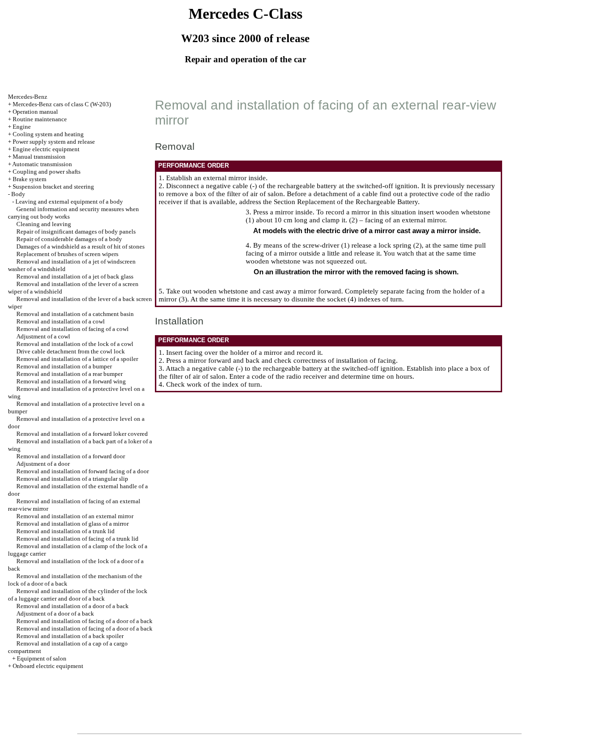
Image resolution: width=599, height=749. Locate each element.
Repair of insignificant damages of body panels (76, 231)
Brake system (29, 179)
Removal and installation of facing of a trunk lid (77, 538)
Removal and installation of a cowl (60, 321)
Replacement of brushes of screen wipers (67, 253)
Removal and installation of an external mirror (74, 516)
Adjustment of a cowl (43, 336)
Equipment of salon (41, 658)
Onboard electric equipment (48, 665)
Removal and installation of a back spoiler (70, 635)
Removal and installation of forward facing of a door (82, 471)
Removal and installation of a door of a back (72, 605)
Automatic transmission (42, 164)
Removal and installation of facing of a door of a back (84, 620)
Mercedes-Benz (27, 96)
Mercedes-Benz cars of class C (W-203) (62, 104)
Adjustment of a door (43, 463)
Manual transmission (39, 156)
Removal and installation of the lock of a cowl (74, 343)
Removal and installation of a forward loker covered (82, 433)
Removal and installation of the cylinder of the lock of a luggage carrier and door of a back (77, 594)
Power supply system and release (54, 141)
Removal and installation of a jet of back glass (74, 276)
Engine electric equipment (46, 149)
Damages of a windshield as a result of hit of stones (80, 246)
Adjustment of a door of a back (55, 613)
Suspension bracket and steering (53, 186)
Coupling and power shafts (46, 171)
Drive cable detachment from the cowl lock (70, 351)
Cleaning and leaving (43, 224)
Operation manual (35, 111)
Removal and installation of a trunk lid (65, 531)
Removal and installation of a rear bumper (69, 373)
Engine (22, 126)
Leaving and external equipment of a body (69, 201)
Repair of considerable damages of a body (69, 238)
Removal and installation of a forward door (70, 456)
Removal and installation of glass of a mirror (72, 523)
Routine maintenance (40, 119)
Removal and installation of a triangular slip (72, 478)
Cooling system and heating (48, 134)
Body (18, 194)
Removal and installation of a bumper (64, 366)
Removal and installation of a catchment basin (75, 313)
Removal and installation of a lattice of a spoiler (77, 358)
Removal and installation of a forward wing (71, 381)
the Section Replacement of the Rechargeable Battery (340, 202)
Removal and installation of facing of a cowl (72, 328)
